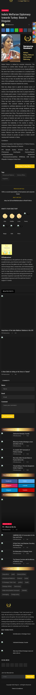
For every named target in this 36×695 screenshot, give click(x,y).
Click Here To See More (24, 166)
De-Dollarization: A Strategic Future (22, 551)
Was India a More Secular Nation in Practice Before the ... (22, 459)
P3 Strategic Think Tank (9, 582)
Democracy (17, 586)
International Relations (8, 175)
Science (19, 578)
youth (13, 574)
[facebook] (3, 665)
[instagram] (12, 665)
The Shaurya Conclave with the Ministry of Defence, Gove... (23, 560)
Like (5, 221)
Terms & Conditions (17, 688)
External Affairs (21, 175)
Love (19, 221)
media (26, 578)
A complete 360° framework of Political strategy (21, 451)
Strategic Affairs (7, 586)
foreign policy (15, 594)
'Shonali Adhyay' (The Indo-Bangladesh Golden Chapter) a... (23, 467)
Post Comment (8, 416)
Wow (18, 233)
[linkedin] (16, 665)
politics (20, 582)
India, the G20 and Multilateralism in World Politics (18, 200)
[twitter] (8, 665)
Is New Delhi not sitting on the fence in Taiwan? (15, 372)
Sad (12, 233)
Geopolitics (5, 10)
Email (3, 393)
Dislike (12, 221)
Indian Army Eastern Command (10, 590)
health (27, 582)
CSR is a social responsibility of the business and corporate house (18, 193)
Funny (26, 221)
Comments (5, 380)
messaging (5, 594)
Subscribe (30, 676)
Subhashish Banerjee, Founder (21, 433)
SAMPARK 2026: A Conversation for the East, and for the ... (24, 536)
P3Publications (9, 24)
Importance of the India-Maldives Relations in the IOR (17, 330)
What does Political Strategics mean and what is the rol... (23, 443)
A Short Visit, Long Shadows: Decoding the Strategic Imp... (23, 544)
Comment (4, 402)
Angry (4, 233)
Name (3, 385)
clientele (24, 590)
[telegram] (21, 665)
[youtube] (25, 665)
